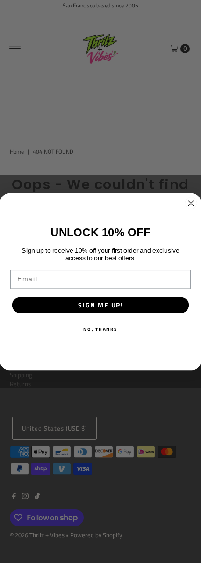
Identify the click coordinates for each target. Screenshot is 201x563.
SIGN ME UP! (100, 305)
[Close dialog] (191, 203)
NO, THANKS (100, 328)
